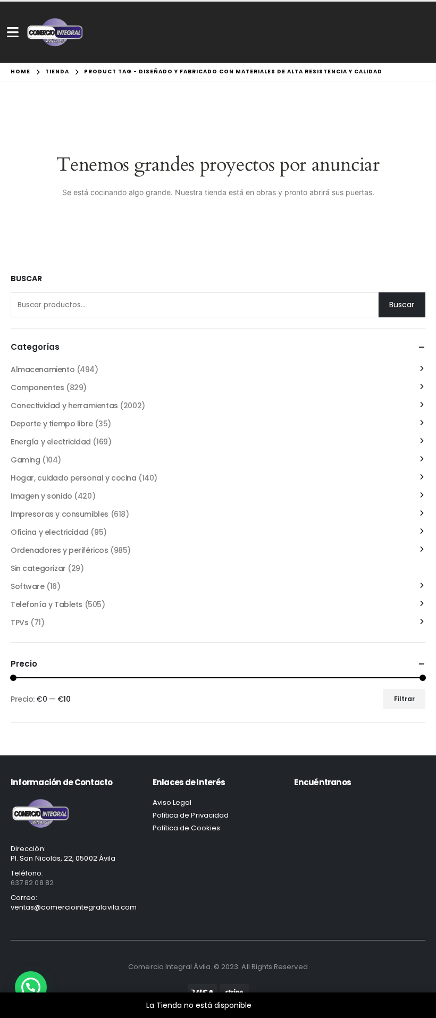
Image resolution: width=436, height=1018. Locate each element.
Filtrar (404, 698)
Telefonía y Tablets (46, 604)
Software (28, 586)
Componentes (37, 387)
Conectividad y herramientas (64, 405)
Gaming (25, 460)
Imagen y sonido (41, 496)
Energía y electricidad (51, 441)
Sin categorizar (38, 568)
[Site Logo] (55, 32)
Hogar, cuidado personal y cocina (74, 478)
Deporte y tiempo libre (52, 423)
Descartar (272, 1005)
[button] (31, 987)
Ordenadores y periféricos (59, 550)
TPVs (19, 622)
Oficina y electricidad (50, 532)
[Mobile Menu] (13, 32)
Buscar (26, 279)
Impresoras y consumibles (59, 514)
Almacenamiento (42, 369)
